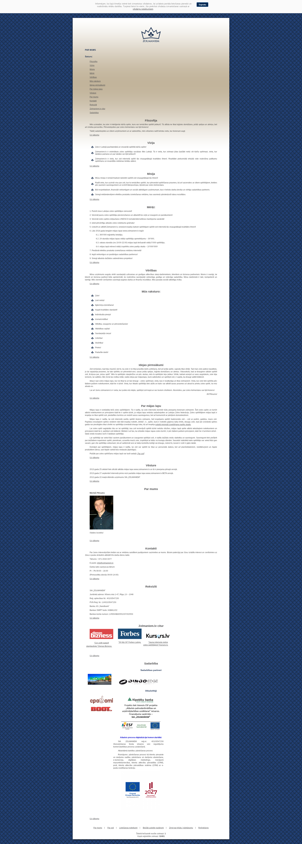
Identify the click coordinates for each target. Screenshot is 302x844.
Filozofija (93, 61)
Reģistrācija (203, 828)
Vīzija (92, 65)
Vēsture (93, 93)
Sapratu (202, 4)
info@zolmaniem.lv (105, 563)
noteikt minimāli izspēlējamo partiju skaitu (173, 424)
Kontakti (93, 101)
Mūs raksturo (95, 81)
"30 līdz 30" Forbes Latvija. (129, 642)
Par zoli (141, 454)
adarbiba (95, 113)
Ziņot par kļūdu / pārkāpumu (181, 828)
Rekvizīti (93, 105)
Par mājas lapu (96, 89)
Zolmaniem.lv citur (97, 109)
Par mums (94, 97)
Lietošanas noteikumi (128, 828)
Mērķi (92, 73)
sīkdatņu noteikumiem (143, 9)
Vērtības (93, 77)
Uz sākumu (94, 135)
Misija (92, 69)
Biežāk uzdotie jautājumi (153, 828)
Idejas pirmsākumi (97, 85)
